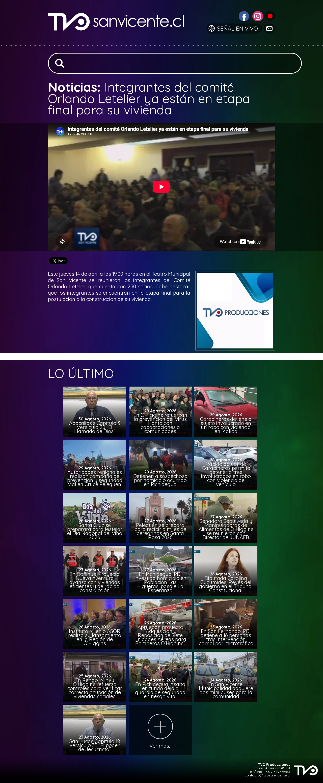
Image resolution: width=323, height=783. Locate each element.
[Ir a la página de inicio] (120, 41)
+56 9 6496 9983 (277, 771)
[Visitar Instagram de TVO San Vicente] (257, 15)
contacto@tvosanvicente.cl (267, 775)
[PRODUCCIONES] (269, 15)
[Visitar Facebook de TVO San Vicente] (243, 15)
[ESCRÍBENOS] (269, 28)
